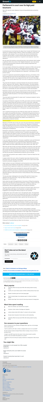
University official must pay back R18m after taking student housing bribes (22, 288)
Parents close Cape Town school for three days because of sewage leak (23, 299)
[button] (39, 1)
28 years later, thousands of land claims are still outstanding (21, 315)
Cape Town (9, 15)
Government (10, 244)
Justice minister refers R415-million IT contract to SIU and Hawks (22, 312)
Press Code (29, 366)
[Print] (24, 240)
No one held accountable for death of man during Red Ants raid (23, 270)
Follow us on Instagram (6, 387)
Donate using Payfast (21, 234)
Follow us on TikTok (6, 383)
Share (29, 15)
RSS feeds (4, 380)
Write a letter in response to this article (21, 274)
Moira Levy (14, 13)
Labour (12, 223)
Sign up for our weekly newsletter (8, 379)
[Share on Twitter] (20, 240)
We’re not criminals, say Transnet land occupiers (18, 306)
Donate (34, 1)
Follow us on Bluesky (6, 386)
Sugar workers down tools (10, 227)
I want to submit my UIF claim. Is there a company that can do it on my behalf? (20, 328)
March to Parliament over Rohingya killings (16, 268)
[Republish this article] (26, 240)
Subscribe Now (9, 261)
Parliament (5, 15)
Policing (26, 244)
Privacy (4, 377)
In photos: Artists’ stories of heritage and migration (19, 309)
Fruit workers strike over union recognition (13, 225)
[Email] (22, 240)
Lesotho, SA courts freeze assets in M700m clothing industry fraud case (23, 290)
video (32, 47)
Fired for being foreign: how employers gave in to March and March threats (22, 297)
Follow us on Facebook (6, 384)
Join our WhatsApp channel (7, 390)
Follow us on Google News (7, 381)
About (4, 376)
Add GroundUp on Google (36, 15)
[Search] (37, 1)
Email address (7, 258)
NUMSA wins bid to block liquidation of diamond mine (15, 229)
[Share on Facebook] (19, 240)
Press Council (15, 366)
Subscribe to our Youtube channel (8, 388)
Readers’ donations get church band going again (18, 293)
